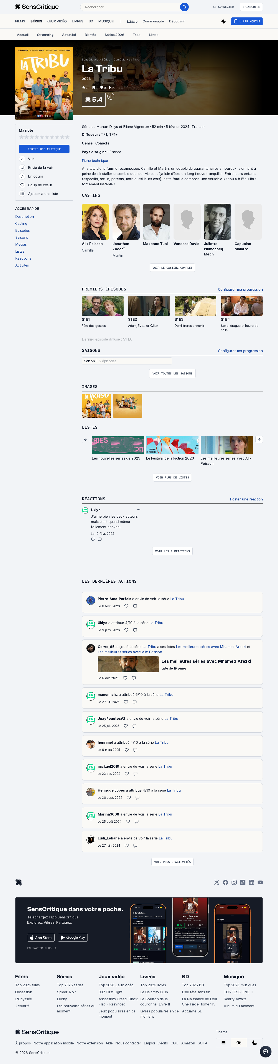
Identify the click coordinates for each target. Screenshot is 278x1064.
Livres (147, 977)
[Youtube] (260, 884)
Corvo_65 (106, 646)
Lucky (62, 999)
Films (21, 977)
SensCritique (90, 59)
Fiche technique (95, 160)
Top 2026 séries (70, 985)
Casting (91, 195)
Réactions (93, 498)
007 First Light (110, 992)
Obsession (23, 992)
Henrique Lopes (111, 790)
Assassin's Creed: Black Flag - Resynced (118, 1001)
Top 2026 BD (193, 985)
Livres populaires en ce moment (159, 1014)
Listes (90, 427)
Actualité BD (192, 1011)
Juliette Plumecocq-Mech (214, 249)
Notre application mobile (53, 1043)
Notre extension (89, 1043)
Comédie (120, 59)
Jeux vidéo (112, 977)
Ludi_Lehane (109, 838)
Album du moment (239, 1006)
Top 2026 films (27, 985)
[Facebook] (225, 884)
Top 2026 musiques (240, 985)
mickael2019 (108, 766)
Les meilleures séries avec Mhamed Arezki (211, 646)
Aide (109, 1043)
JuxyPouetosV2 (111, 718)
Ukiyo (102, 623)
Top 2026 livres (153, 985)
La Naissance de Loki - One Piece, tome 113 (200, 1001)
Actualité (22, 1006)
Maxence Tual (155, 244)
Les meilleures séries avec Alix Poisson (130, 652)
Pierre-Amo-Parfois (114, 599)
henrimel (105, 742)
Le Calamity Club (154, 992)
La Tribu (134, 59)
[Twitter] (216, 884)
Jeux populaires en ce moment (117, 1014)
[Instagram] (234, 884)
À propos (23, 1043)
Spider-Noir (66, 992)
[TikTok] (242, 884)
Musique (234, 977)
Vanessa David (186, 244)
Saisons (91, 350)
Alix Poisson (92, 244)
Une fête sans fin (196, 992)
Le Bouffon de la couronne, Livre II (155, 1001)
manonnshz (108, 694)
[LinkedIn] (251, 884)
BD (185, 977)
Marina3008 (108, 814)
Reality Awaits (235, 999)
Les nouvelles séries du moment (76, 1008)
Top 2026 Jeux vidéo (116, 985)
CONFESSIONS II (238, 992)
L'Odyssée (23, 999)
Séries (106, 59)
